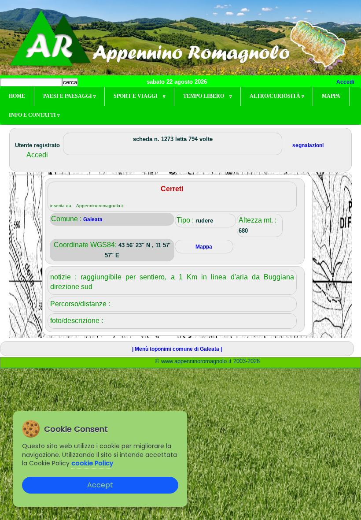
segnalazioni (308, 145)
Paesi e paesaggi (69, 96)
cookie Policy (92, 463)
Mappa (331, 96)
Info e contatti (34, 115)
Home (17, 96)
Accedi (345, 82)
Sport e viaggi (139, 96)
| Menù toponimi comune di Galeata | (177, 349)
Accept (100, 485)
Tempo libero (207, 96)
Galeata (93, 219)
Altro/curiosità (277, 96)
